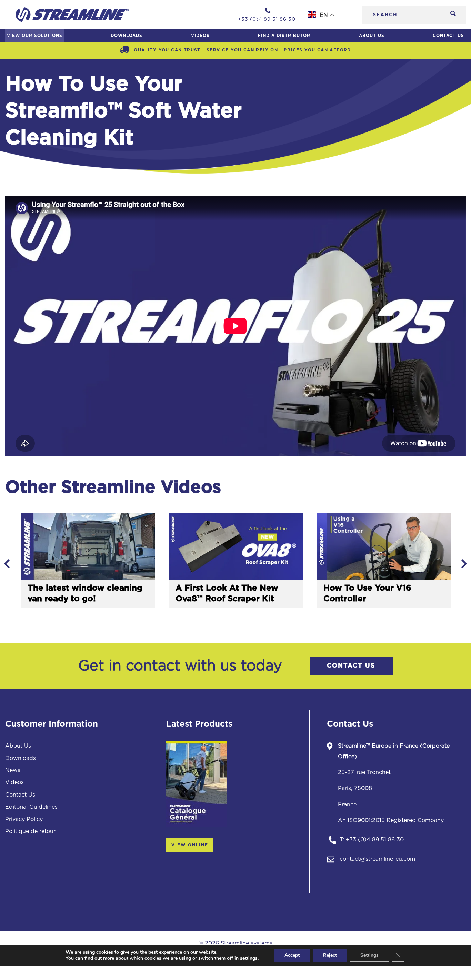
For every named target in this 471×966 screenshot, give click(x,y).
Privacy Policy (24, 819)
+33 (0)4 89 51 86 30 (375, 839)
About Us (371, 35)
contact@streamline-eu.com (377, 859)
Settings (369, 955)
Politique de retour (30, 831)
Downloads (126, 35)
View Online (189, 845)
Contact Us (448, 35)
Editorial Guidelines (31, 807)
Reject (330, 955)
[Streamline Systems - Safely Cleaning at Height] (72, 14)
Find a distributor (284, 35)
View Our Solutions (34, 35)
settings (249, 958)
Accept (292, 955)
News (12, 770)
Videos (200, 35)
